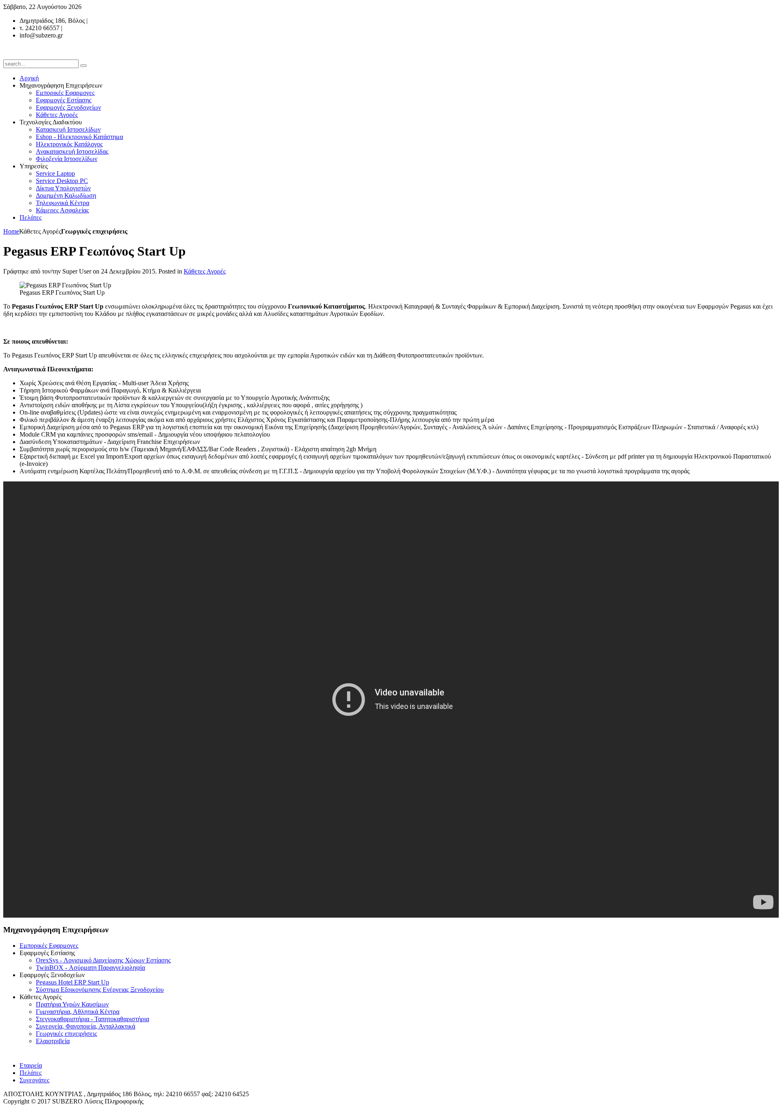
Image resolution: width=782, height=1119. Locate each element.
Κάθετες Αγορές (205, 271)
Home (11, 231)
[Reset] (83, 65)
